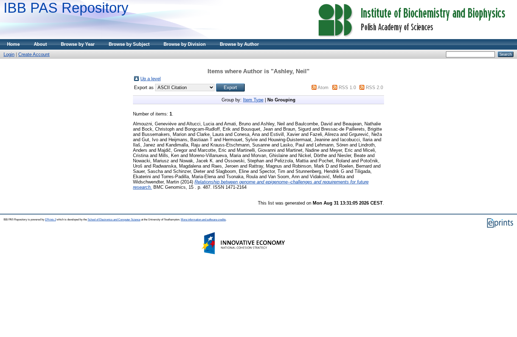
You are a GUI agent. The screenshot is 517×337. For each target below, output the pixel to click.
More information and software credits (203, 219)
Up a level (150, 78)
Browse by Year (78, 44)
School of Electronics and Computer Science (114, 219)
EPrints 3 (50, 219)
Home (13, 44)
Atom (323, 87)
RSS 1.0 (347, 87)
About (40, 44)
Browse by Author (239, 44)
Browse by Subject (129, 44)
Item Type (253, 99)
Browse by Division (185, 44)
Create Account (34, 54)
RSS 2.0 (374, 87)
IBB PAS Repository (66, 7)
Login (9, 54)
